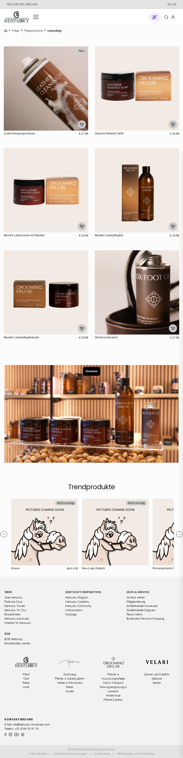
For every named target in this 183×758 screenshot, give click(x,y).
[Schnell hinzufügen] (82, 124)
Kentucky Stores (14, 606)
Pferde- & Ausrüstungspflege (113, 676)
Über (8, 592)
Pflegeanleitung (136, 601)
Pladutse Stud (13, 601)
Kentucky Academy (77, 601)
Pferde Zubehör (113, 699)
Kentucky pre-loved (16, 618)
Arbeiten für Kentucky (17, 622)
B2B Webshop (13, 639)
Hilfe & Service (138, 592)
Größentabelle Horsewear (142, 606)
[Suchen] (166, 17)
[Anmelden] (173, 16)
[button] (154, 17)
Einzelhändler (12, 614)
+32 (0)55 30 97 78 (27, 728)
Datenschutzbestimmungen (70, 753)
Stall (26, 678)
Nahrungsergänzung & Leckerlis (113, 689)
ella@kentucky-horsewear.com (31, 724)
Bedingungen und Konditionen (135, 753)
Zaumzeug (69, 674)
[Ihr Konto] (173, 17)
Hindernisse (113, 695)
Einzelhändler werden (17, 643)
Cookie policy (102, 753)
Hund (26, 687)
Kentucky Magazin (76, 597)
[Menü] (36, 17)
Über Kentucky (13, 597)
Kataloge (71, 614)
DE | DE (172, 4)
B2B (7, 634)
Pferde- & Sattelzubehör (70, 678)
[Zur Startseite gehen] (16, 17)
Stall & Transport (113, 682)
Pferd (26, 674)
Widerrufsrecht (38, 753)
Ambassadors (74, 610)
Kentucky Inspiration (83, 592)
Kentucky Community (78, 606)
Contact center (136, 597)
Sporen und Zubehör (156, 674)
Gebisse (157, 678)
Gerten (157, 682)
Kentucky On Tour (15, 610)
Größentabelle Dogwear (141, 610)
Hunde (70, 691)
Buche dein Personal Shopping (145, 618)
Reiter (26, 682)
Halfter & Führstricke (69, 682)
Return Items (135, 614)
